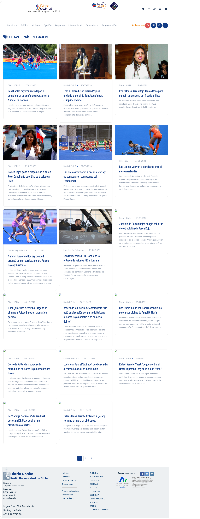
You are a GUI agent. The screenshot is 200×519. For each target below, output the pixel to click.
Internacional (75, 25)
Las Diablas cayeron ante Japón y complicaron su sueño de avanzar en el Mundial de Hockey (28, 95)
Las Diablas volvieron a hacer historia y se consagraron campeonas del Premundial (85, 176)
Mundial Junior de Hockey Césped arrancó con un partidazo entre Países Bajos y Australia (28, 260)
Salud (93, 506)
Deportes (60, 25)
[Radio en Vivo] (147, 25)
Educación (95, 491)
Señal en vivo (67, 495)
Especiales (91, 25)
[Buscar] (159, 25)
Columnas (66, 477)
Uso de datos (67, 498)
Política (24, 25)
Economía (94, 495)
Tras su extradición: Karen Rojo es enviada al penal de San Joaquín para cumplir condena (83, 95)
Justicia (94, 502)
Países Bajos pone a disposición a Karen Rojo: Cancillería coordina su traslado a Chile (29, 176)
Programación (109, 25)
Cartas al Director (69, 480)
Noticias (11, 25)
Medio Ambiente (97, 499)
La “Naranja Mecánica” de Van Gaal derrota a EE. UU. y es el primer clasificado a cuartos (26, 420)
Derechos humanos (99, 510)
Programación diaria (70, 491)
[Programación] (153, 25)
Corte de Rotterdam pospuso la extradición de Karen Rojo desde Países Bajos (29, 368)
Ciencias (94, 484)
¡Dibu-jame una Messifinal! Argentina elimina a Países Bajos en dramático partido (27, 312)
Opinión (48, 25)
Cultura (36, 25)
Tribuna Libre (67, 484)
